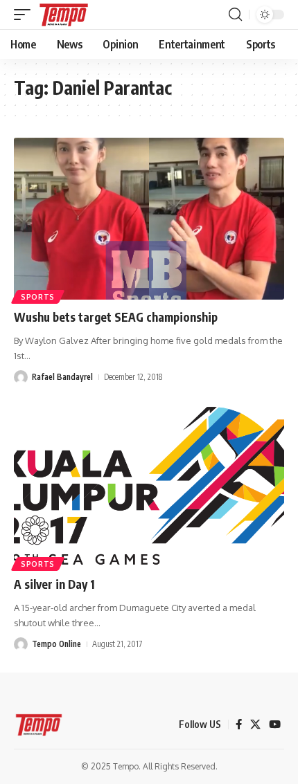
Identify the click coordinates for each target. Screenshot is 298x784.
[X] (255, 724)
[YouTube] (274, 724)
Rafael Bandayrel (62, 377)
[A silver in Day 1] (149, 486)
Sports (38, 297)
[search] (235, 14)
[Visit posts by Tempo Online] (21, 644)
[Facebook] (238, 724)
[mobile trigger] (25, 14)
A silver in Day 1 (54, 584)
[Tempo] (63, 14)
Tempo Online (56, 644)
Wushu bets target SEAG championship (116, 317)
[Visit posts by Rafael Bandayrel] (21, 377)
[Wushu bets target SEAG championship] (149, 219)
